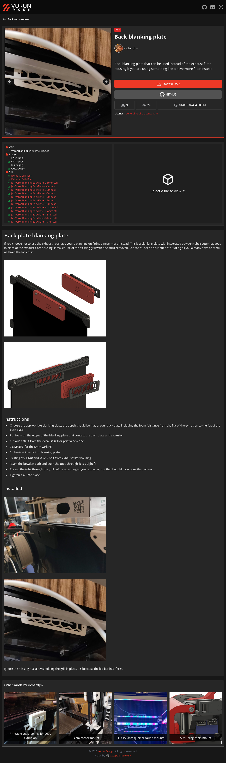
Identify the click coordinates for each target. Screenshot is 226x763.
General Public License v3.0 (142, 113)
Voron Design (106, 751)
